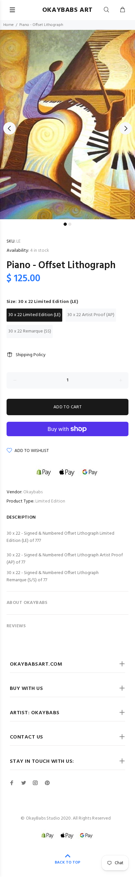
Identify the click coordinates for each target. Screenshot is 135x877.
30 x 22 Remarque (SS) (29, 331)
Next (125, 128)
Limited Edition (50, 501)
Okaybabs (33, 492)
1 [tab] (65, 224)
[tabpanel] (67, 124)
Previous (9, 128)
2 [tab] (69, 224)
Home (8, 25)
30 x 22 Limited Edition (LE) (34, 315)
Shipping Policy (31, 355)
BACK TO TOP (67, 862)
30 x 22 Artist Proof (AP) (90, 315)
